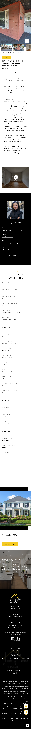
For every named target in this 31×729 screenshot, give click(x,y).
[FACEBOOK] (13, 649)
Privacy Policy (16, 673)
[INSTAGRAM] (18, 649)
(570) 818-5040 (15, 609)
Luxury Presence (15, 661)
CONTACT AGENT (11, 255)
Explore (8, 544)
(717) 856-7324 (7, 237)
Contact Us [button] (10, 578)
